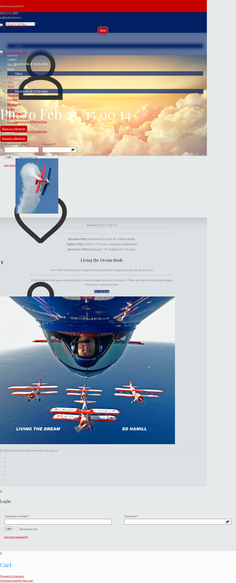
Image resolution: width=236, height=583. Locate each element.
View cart (27, 580)
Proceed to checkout (12, 576)
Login (9, 156)
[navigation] (118, 567)
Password (49, 144)
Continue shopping (11, 580)
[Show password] (73, 150)
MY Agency (51, 450)
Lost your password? (16, 537)
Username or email (16, 144)
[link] (36, 23)
